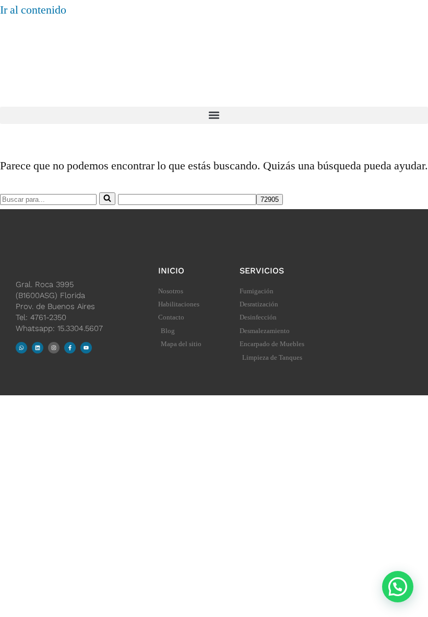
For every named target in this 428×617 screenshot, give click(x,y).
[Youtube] (86, 347)
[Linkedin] (37, 347)
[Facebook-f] (70, 347)
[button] (214, 115)
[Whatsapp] (21, 347)
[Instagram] (54, 347)
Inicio (171, 271)
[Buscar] (107, 198)
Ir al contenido (33, 10)
